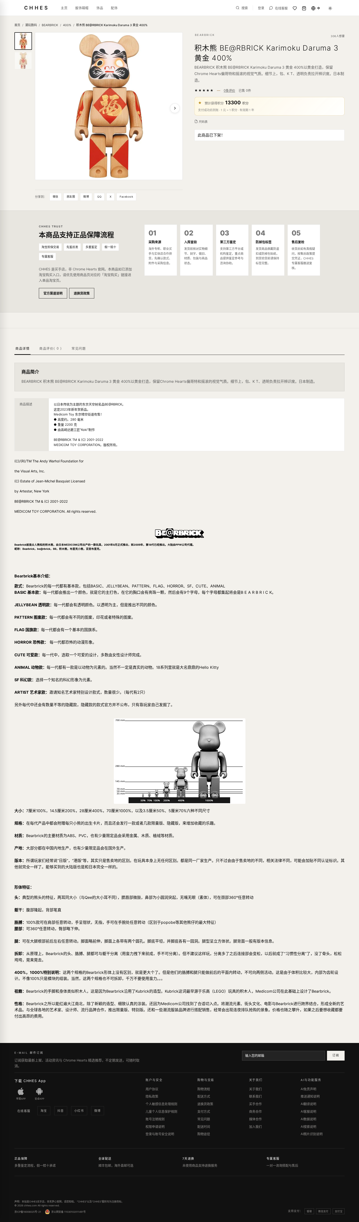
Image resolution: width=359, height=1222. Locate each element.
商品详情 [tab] (22, 348)
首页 (17, 25)
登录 (261, 8)
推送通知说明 (310, 1096)
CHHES (36, 8)
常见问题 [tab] (79, 348)
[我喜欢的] (295, 8)
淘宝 (44, 1111)
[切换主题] (330, 8)
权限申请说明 (155, 1126)
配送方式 (203, 1096)
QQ (99, 196)
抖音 (60, 1111)
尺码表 (203, 122)
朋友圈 (71, 196)
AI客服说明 (308, 1111)
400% (67, 25)
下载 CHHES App (30, 1081)
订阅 (335, 1055)
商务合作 (255, 1111)
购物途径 (203, 1134)
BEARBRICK (50, 25)
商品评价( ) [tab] (50, 348)
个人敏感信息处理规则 (161, 1104)
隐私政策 (152, 1096)
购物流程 (203, 1089)
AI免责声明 (308, 1089)
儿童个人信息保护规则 (161, 1111)
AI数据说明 (308, 1119)
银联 (309, 1211)
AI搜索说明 (308, 1126)
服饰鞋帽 (82, 8)
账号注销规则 (155, 1119)
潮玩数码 (31, 25)
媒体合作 (255, 1119)
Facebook (126, 196)
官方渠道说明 (53, 293)
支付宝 (338, 1211)
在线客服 (24, 1111)
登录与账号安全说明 (160, 1134)
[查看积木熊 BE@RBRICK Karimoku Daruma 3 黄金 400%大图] (108, 106)
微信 (55, 196)
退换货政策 (82, 293)
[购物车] (304, 8)
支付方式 (203, 1111)
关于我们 (255, 1089)
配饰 (114, 8)
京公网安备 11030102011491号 (68, 1211)
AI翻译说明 (308, 1104)
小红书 (79, 1111)
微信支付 (323, 1211)
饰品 (99, 8)
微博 (86, 196)
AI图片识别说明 (312, 1134)
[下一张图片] (175, 108)
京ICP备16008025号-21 (27, 1211)
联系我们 (255, 1096)
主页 (64, 8)
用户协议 (152, 1089)
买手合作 (255, 1104)
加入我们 (255, 1126)
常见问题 (203, 1119)
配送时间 (203, 1126)
